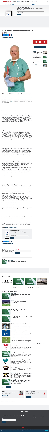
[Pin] (9, 35)
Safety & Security (9, 28)
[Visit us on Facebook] (17, 415)
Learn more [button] (23, 430)
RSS (29, 429)
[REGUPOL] (19, 4)
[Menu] (1, 1)
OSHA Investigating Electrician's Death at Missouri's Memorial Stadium (21, 374)
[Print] (2, 35)
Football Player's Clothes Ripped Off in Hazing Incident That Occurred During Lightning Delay (20, 360)
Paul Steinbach (5, 32)
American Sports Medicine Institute (25, 96)
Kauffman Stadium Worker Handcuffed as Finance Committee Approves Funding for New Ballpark (21, 331)
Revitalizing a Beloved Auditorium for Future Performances (37, 53)
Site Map (32, 429)
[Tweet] (8, 35)
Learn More (5, 395)
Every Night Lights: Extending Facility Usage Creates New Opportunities (20, 302)
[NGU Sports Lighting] (11, 4)
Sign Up (19, 14)
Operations (4, 28)
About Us (17, 429)
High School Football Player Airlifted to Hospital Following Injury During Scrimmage (20, 381)
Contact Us (20, 429)
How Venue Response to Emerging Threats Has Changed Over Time (37, 65)
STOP (12, 101)
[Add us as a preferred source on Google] (11, 35)
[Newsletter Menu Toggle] (47, 1)
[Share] (4, 35)
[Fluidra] (27, 4)
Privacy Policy (27, 429)
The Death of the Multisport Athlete (11, 227)
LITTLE (2, 286)
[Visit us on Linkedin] (21, 415)
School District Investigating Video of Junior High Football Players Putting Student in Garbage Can (21, 338)
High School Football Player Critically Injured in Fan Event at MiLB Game (21, 367)
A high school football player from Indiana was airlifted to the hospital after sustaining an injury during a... (21, 383)
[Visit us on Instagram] (19, 415)
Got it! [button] (46, 430)
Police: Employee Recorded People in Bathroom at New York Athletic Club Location (21, 346)
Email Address (17, 249)
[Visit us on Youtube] (23, 415)
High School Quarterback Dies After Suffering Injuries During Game (37, 57)
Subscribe (23, 429)
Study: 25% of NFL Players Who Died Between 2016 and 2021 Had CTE (37, 61)
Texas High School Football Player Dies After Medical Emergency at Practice (20, 353)
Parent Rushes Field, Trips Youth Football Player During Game (17, 261)
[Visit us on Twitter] (25, 415)
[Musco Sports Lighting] (15, 4)
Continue (17, 253)
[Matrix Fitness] (7, 4)
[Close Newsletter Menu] (47, 6)
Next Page (8, 387)
